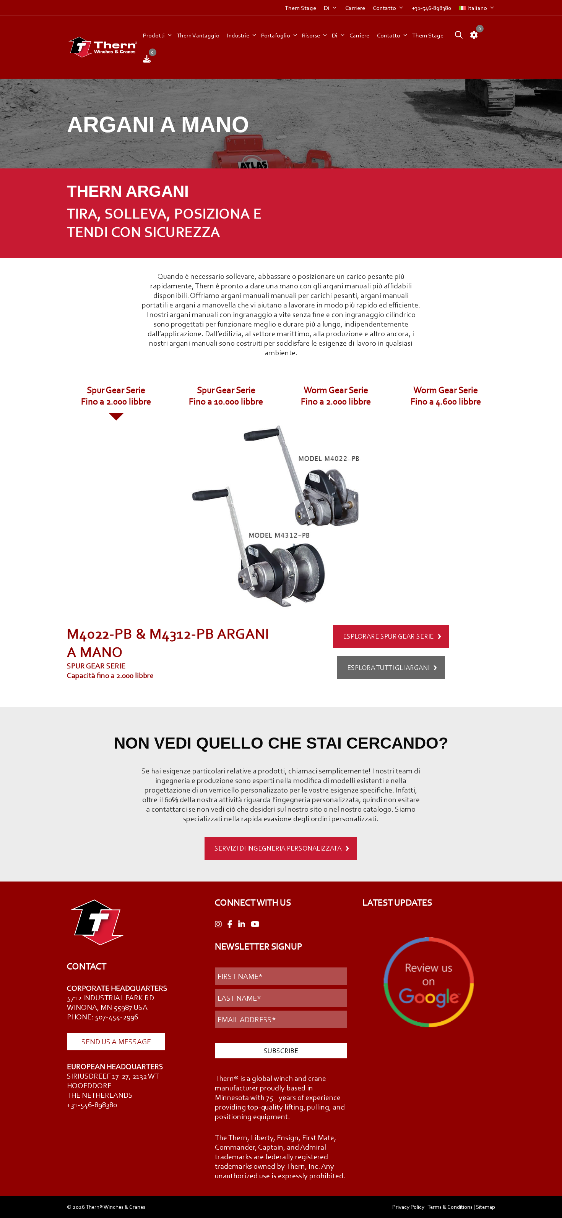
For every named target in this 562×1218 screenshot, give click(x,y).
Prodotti (154, 35)
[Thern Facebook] (229, 924)
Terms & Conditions (450, 1206)
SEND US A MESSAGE (116, 1041)
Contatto (384, 7)
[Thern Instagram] (218, 924)
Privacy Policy (408, 1206)
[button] (456, 35)
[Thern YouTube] (255, 924)
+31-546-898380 (431, 7)
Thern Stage (300, 7)
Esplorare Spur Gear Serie (388, 636)
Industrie (238, 35)
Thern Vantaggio (198, 35)
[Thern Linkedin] (241, 924)
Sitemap (485, 1206)
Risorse (311, 35)
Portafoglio (275, 35)
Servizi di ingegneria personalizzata (277, 848)
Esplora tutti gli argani (388, 667)
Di (327, 7)
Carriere (355, 7)
